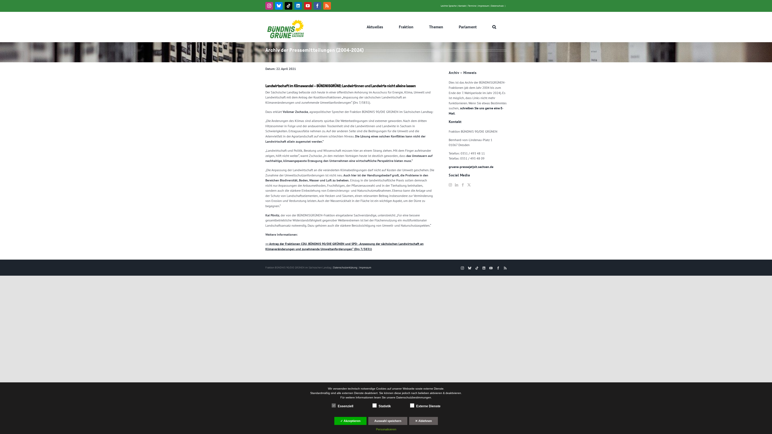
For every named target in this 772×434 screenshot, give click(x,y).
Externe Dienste (428, 406)
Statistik (385, 406)
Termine (472, 5)
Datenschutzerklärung (345, 267)
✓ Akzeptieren (350, 421)
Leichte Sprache (449, 5)
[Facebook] (462, 184)
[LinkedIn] (456, 184)
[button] (494, 27)
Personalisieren (386, 429)
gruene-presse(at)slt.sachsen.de (471, 167)
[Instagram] (450, 184)
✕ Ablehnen (423, 421)
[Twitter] (469, 184)
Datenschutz (497, 5)
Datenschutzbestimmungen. (414, 397)
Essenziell (345, 406)
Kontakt (462, 5)
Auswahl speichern (387, 421)
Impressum (483, 5)
